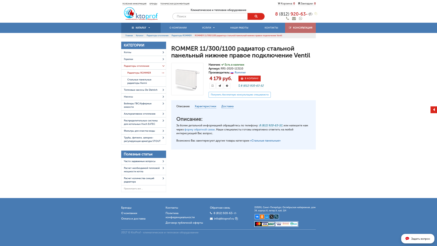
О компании (178, 27)
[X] (272, 217)
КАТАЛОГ (141, 27)
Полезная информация (134, 4)
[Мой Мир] (267, 217)
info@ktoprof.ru (223, 218)
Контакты (271, 27)
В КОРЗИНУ (250, 78)
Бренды (153, 4)
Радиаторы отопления (157, 35)
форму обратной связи (199, 129)
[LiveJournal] (276, 217)
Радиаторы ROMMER (182, 35)
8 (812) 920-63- (224, 213)
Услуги (207, 27)
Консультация (302, 27)
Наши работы (239, 27)
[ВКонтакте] (257, 217)
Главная (129, 35)
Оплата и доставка (133, 218)
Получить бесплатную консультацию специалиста (240, 94)
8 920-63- (291, 14)
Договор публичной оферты (184, 222)
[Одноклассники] (262, 217)
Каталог (140, 35)
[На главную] (141, 13)
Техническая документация (174, 4)
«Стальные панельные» (265, 140)
